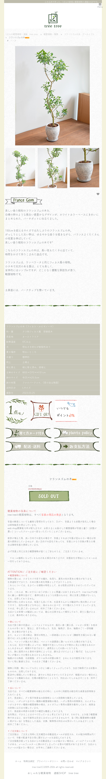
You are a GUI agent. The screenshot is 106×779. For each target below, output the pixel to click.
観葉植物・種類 (51, 34)
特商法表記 (29, 761)
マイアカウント (83, 761)
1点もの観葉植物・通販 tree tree (22, 34)
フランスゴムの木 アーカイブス (79, 34)
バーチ (13, 40)
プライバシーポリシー (47, 761)
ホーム (18, 761)
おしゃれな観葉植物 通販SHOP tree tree (53, 773)
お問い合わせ (67, 761)
